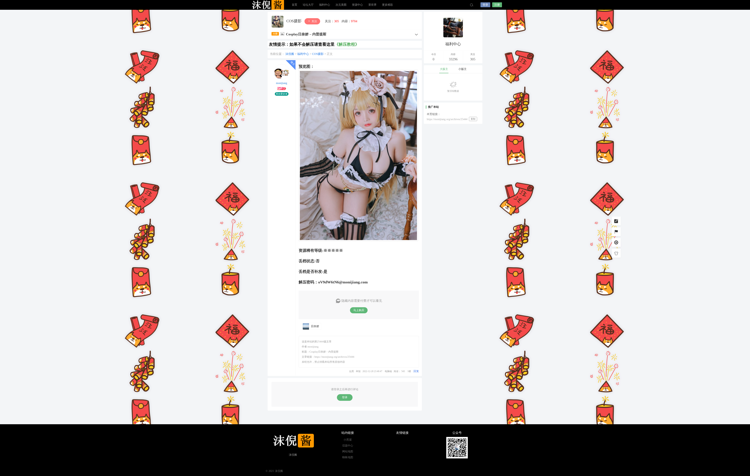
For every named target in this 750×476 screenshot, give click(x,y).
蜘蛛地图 (347, 457)
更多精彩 (387, 4)
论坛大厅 (308, 4)
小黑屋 (348, 439)
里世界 (372, 4)
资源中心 (357, 4)
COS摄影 (294, 21)
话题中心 (347, 445)
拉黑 (351, 371)
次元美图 (341, 4)
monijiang (281, 83)
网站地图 (347, 451)
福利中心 (324, 4)
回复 (416, 371)
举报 (358, 371)
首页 (294, 4)
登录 (485, 4)
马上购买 (358, 310)
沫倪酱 (267, 5)
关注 (314, 21)
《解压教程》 (347, 44)
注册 (497, 4)
